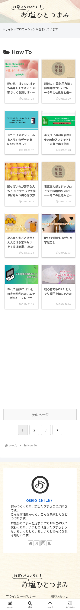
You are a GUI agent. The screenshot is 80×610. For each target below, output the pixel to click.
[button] (71, 560)
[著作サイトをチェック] (30, 543)
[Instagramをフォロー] (43, 543)
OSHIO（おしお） (40, 500)
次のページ (40, 414)
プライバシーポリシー (21, 596)
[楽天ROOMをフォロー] (49, 543)
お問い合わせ (59, 596)
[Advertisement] (40, 363)
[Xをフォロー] (37, 543)
